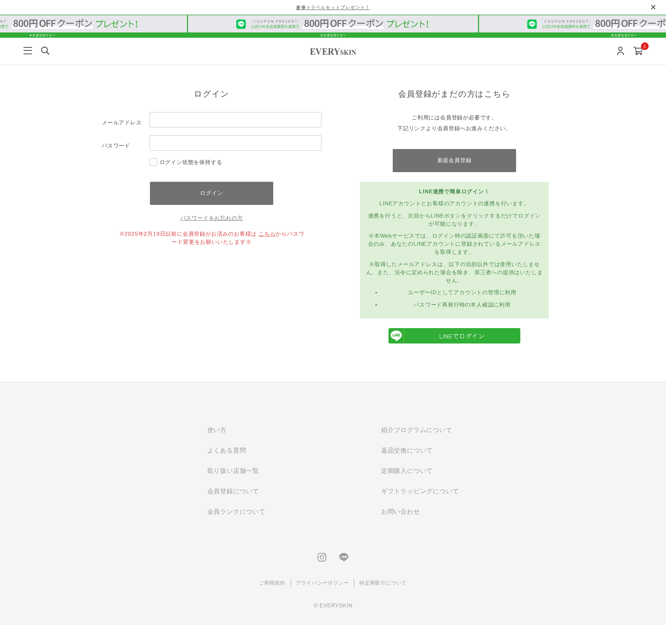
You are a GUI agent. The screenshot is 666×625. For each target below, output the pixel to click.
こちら (267, 234)
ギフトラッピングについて (420, 491)
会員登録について (233, 491)
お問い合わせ (400, 511)
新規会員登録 (454, 160)
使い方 (217, 430)
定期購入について (407, 470)
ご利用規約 (272, 583)
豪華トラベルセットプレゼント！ (333, 7)
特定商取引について (383, 583)
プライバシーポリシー (322, 583)
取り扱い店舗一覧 (233, 470)
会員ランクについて (236, 511)
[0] (638, 51)
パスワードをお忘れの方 (211, 218)
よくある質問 (226, 450)
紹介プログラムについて (416, 430)
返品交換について (407, 450)
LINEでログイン (462, 335)
